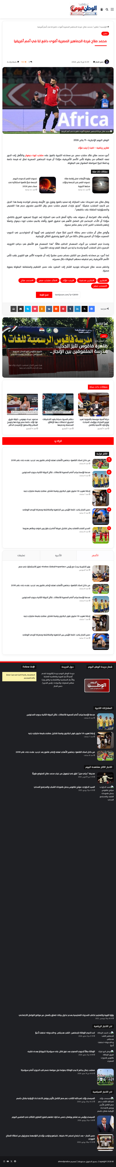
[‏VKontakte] (49, 309)
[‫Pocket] (35, 309)
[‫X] (85, 309)
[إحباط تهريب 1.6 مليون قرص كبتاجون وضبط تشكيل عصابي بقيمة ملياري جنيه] (100, 498)
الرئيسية (103, 27)
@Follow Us (29, 667)
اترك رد (58, 441)
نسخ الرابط (44, 295)
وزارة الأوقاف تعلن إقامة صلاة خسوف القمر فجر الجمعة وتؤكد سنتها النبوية (76, 182)
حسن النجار (99, 61)
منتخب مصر (99, 286)
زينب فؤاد (68, 280)
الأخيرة (58, 555)
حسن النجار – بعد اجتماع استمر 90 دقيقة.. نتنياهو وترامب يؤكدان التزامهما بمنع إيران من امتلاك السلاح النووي (50, 1137)
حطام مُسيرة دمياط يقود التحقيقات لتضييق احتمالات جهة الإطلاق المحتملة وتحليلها (58, 422)
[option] (58, 347)
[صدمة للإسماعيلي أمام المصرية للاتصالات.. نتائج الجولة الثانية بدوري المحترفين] (100, 479)
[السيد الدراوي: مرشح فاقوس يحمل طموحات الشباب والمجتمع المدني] (105, 899)
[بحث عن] (106, 10)
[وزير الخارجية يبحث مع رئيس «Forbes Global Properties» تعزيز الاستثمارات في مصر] (100, 573)
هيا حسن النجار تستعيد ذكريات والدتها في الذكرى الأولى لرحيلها (78, 348)
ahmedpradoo (64, 1161)
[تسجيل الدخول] (101, 10)
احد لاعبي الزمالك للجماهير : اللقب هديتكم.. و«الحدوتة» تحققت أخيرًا (65, 1033)
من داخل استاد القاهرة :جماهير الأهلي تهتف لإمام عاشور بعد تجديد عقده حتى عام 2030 (50, 460)
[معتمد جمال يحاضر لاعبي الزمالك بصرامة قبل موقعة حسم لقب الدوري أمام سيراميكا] (105, 1077)
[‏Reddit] (56, 309)
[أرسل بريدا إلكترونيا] (94, 61)
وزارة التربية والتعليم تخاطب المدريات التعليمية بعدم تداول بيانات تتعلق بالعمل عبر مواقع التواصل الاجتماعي (66, 1015)
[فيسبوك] (92, 309)
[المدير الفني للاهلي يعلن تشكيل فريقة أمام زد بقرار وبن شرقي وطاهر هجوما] (100, 535)
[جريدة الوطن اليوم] (83, 9)
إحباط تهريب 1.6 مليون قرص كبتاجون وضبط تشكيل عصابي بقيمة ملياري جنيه (57, 491)
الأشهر (95, 555)
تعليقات (21, 555)
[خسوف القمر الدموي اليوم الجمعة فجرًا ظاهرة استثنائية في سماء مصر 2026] (47, 185)
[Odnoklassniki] (42, 309)
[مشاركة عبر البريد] (21, 309)
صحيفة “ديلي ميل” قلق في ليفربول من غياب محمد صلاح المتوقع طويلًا (63, 773)
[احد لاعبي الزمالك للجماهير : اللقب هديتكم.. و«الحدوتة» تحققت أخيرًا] (105, 1039)
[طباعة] (14, 309)
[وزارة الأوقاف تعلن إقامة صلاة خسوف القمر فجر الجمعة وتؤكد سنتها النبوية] (100, 185)
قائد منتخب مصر (47, 280)
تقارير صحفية (86, 280)
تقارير (96, 27)
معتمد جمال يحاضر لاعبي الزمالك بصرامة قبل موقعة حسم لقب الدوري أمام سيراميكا (58, 1070)
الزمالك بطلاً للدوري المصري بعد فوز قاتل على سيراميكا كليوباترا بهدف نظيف (61, 1051)
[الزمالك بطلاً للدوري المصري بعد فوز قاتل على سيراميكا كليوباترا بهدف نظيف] (105, 1058)
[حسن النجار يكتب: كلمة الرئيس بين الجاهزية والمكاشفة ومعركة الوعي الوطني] (100, 516)
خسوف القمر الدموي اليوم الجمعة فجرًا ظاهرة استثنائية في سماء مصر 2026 (22, 182)
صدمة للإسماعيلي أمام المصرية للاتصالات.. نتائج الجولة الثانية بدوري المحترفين (56, 472)
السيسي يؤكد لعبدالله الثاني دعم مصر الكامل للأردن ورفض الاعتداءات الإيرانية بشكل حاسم (55, 1098)
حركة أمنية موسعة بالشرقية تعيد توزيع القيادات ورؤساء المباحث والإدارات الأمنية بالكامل (94, 422)
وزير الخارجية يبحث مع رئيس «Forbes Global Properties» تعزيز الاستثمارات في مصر (54, 566)
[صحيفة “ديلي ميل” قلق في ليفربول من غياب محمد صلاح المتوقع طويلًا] (105, 777)
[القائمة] (112, 10)
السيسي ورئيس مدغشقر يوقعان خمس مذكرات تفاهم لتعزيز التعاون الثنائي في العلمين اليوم (53, 1117)
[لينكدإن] (77, 309)
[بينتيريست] (63, 309)
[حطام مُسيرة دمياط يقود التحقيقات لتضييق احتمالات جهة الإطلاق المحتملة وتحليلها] (57, 404)
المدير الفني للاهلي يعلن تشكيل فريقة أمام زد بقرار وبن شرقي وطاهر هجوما (56, 528)
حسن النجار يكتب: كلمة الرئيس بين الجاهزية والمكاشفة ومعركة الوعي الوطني (56, 509)
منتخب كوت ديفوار (34, 155)
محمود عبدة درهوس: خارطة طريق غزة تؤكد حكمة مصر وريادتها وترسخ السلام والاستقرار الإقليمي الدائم (22, 422)
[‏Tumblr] (70, 309)
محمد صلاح (26, 280)
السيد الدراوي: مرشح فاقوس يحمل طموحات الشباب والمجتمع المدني (64, 787)
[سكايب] (28, 309)
